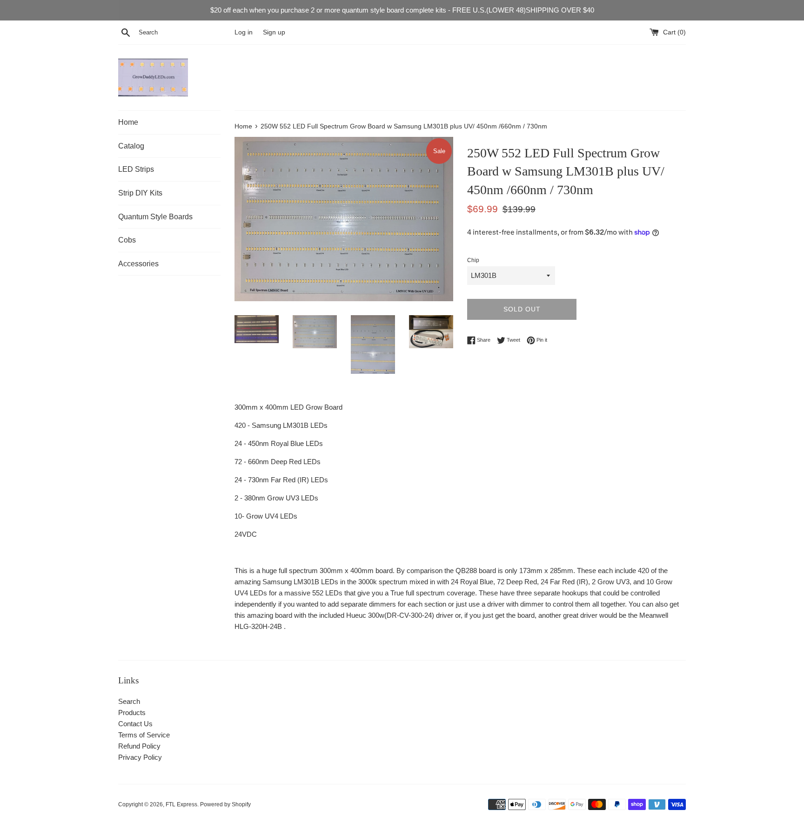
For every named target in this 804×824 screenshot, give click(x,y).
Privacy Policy (140, 757)
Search (129, 701)
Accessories (138, 264)
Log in (243, 32)
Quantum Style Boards (155, 217)
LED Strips (136, 169)
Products (132, 712)
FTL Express (181, 804)
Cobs (127, 240)
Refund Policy (139, 746)
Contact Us (135, 724)
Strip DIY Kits (140, 193)
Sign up (274, 32)
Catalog (131, 146)
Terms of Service (144, 735)
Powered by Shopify (225, 804)
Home (128, 122)
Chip (473, 260)
